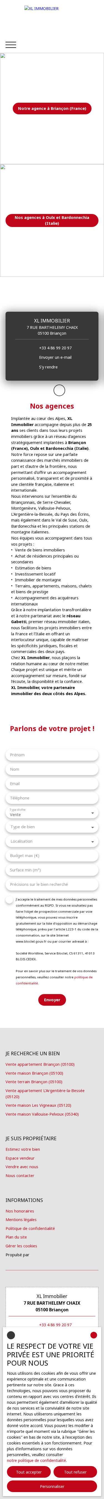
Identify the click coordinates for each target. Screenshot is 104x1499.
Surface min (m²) (25, 870)
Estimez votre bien (23, 1149)
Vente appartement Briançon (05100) (40, 1064)
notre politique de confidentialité (36, 1460)
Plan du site (16, 1237)
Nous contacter (20, 1175)
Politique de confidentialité (30, 1228)
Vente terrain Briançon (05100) (34, 1081)
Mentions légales (21, 1219)
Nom (14, 769)
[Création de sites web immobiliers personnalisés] (44, 1254)
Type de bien (23, 826)
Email (15, 783)
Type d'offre (18, 810)
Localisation (21, 841)
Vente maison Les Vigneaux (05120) (38, 1105)
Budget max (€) (24, 855)
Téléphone (19, 798)
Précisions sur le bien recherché (39, 884)
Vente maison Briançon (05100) (34, 1073)
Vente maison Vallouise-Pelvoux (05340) (42, 1114)
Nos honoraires (20, 1211)
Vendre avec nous (22, 1166)
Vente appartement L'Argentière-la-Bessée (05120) (45, 1093)
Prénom (17, 754)
